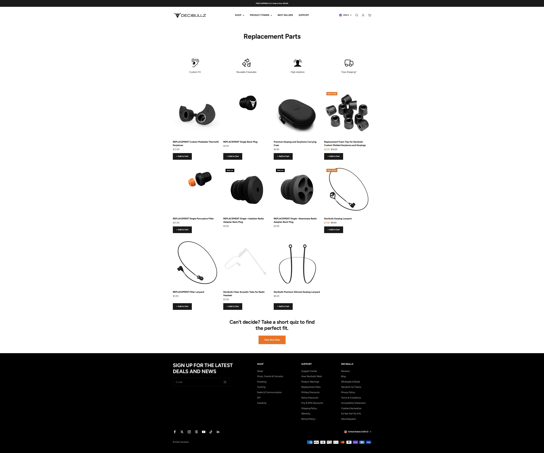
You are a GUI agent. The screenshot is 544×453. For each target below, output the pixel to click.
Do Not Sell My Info (351, 413)
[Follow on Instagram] (189, 432)
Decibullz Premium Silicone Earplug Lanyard (297, 292)
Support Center (309, 371)
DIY (259, 397)
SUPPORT (304, 15)
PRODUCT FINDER (259, 15)
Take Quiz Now (272, 339)
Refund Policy (308, 419)
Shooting (261, 381)
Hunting (261, 387)
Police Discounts (309, 397)
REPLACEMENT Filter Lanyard (188, 292)
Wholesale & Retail (350, 381)
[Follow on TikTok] (211, 432)
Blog (343, 376)
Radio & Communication (269, 392)
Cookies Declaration (351, 408)
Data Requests (348, 419)
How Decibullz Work (311, 376)
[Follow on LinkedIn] (218, 432)
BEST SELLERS (285, 15)
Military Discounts (310, 392)
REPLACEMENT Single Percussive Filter (193, 218)
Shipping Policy (309, 408)
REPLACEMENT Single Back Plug (240, 141)
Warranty (305, 413)
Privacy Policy (348, 392)
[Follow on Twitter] (182, 432)
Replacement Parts (310, 387)
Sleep (260, 371)
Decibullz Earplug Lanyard (338, 218)
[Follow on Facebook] (175, 432)
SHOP (238, 15)
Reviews (345, 371)
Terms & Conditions (351, 397)
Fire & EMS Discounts (312, 403)
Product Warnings (310, 381)
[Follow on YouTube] (204, 432)
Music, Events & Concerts (270, 376)
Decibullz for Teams (351, 387)
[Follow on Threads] (196, 432)
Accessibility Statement (353, 403)
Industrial (261, 403)
